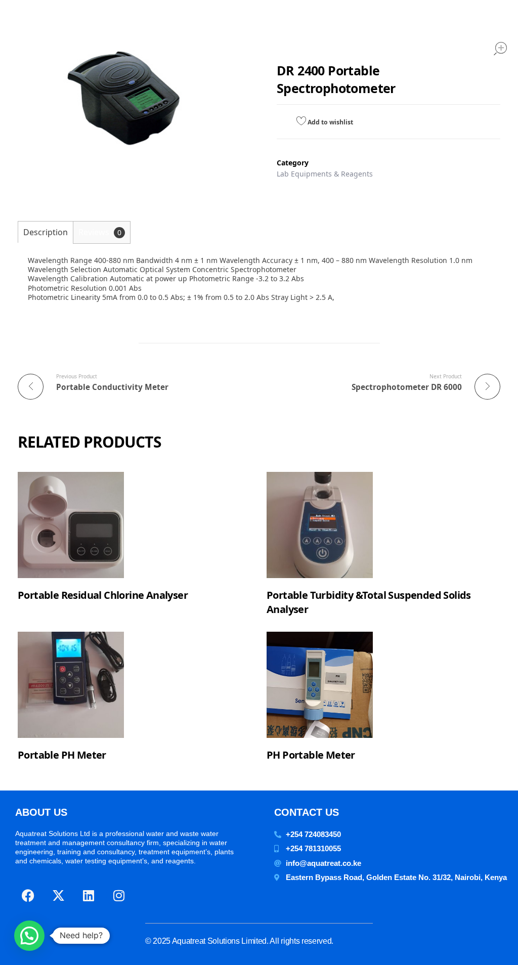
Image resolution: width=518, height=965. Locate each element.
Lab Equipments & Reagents (325, 174)
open (500, 48)
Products (344, 36)
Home (298, 36)
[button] (29, 935)
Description (45, 232)
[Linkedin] (88, 895)
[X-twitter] (58, 895)
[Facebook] (27, 895)
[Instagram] (119, 895)
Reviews (99, 232)
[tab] (45, 232)
